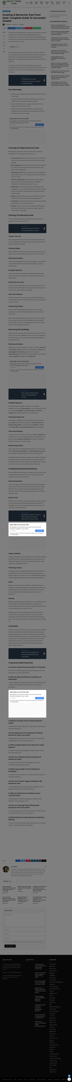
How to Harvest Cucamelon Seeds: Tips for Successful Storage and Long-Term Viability (60, 33)
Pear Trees (52, 1036)
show (17, 47)
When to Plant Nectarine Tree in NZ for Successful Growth (24, 888)
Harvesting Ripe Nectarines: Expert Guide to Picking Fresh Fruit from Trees (9, 888)
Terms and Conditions (41, 1079)
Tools (51, 1067)
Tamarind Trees (53, 1060)
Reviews (51, 1051)
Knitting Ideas (53, 1009)
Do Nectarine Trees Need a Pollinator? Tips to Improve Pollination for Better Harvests (39, 888)
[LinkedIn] (4, 42)
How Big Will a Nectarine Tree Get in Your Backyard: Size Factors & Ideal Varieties (39, 899)
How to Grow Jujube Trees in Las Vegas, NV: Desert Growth (40, 982)
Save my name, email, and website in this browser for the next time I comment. (25, 941)
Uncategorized (53, 1069)
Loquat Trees (53, 1018)
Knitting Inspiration (54, 1011)
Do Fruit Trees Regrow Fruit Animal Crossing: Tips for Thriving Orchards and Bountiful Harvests (60, 26)
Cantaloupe (52, 975)
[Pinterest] (4, 45)
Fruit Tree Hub (9, 1079)
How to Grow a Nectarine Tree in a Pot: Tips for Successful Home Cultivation (9, 899)
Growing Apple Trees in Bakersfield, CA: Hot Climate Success (58, 58)
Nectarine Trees (6, 11)
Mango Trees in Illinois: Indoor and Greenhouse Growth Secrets (40, 990)
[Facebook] (4, 36)
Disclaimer (50, 1079)
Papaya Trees (53, 1031)
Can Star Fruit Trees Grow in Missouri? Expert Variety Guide (40, 975)
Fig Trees (52, 991)
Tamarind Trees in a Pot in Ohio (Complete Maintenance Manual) (40, 1007)
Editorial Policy (57, 1079)
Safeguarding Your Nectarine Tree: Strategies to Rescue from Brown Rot (23, 899)
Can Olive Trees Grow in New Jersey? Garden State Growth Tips (40, 966)
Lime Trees (52, 1015)
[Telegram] (4, 48)
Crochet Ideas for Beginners (56, 982)
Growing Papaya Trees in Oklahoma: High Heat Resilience (40, 999)
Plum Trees (52, 1042)
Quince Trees (53, 1047)
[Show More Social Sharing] (42, 28)
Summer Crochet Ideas (55, 1058)
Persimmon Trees (54, 1038)
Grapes (51, 995)
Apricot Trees (53, 968)
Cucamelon (52, 984)
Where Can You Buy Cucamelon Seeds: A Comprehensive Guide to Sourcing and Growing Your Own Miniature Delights (60, 65)
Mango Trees (41, 2)
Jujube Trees (52, 1002)
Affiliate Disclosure (65, 1079)
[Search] (69, 2)
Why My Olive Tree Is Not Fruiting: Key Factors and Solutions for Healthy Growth (60, 77)
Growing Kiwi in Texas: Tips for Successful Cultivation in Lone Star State (59, 45)
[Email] (4, 51)
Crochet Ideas (53, 979)
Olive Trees (52, 1027)
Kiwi (50, 1004)
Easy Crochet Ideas (54, 986)
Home (27, 2)
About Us (64, 2)
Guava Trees (52, 997)
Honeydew (52, 1000)
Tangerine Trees (53, 1063)
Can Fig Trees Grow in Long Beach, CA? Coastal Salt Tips (40, 1016)
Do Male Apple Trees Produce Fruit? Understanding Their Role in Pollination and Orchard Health (60, 83)
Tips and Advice (58, 2)
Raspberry (52, 1049)
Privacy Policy (32, 1079)
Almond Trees (53, 964)
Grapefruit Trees (53, 993)
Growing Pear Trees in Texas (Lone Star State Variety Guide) (60, 71)
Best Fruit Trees (53, 970)
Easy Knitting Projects (55, 988)
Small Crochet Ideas (54, 1054)
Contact (25, 1079)
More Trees (52, 2)
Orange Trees (47, 2)
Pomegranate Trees (54, 1045)
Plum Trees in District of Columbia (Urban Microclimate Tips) (40, 1024)
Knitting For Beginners (55, 1006)
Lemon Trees (36, 2)
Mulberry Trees (53, 1022)
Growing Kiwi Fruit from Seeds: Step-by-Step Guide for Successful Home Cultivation (60, 39)
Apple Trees (31, 2)
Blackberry (52, 973)
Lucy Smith (9, 24)
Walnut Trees (53, 1072)
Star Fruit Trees (53, 1056)
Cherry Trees (52, 977)
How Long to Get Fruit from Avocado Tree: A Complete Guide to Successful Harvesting (59, 52)
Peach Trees (52, 1033)
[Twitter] (4, 39)
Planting (51, 1040)
